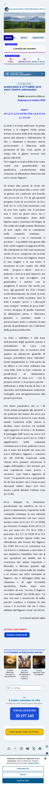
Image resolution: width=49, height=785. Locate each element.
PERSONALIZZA (23, 769)
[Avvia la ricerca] (8, 688)
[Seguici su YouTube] (27, 748)
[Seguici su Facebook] (40, 748)
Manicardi (30, 38)
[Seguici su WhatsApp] (9, 748)
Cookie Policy (33, 763)
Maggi (16, 38)
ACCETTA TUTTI (23, 781)
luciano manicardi (17, 635)
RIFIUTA (23, 775)
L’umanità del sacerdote (24, 49)
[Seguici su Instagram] (21, 748)
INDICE (8, 38)
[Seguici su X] (33, 748)
